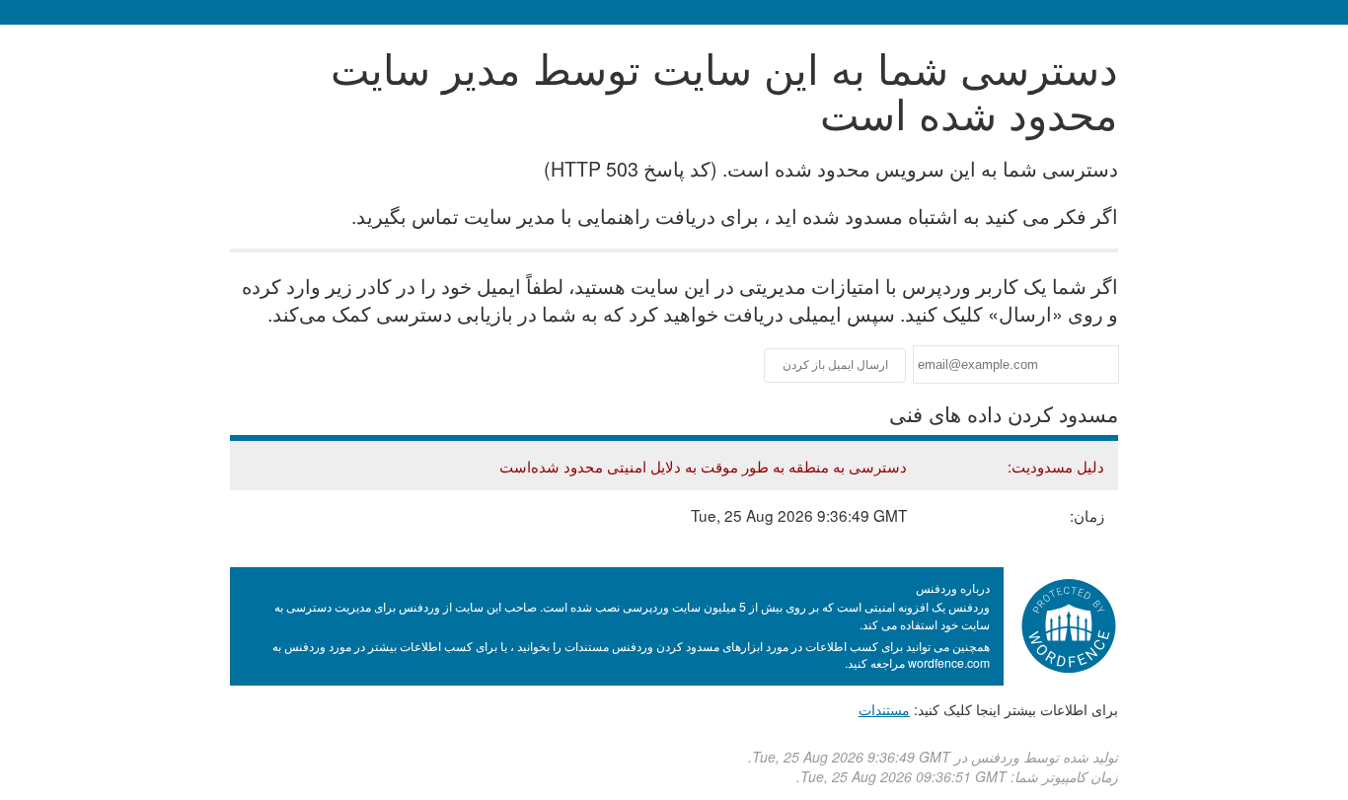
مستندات (884, 709)
